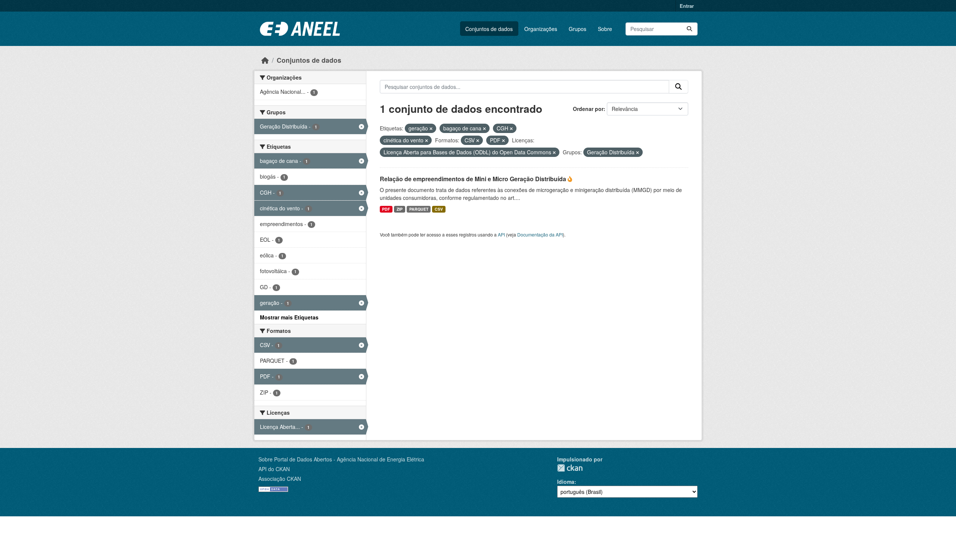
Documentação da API (540, 234)
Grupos (577, 29)
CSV (439, 209)
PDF (386, 209)
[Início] (265, 60)
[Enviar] (689, 28)
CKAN (570, 468)
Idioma (565, 481)
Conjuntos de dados (489, 29)
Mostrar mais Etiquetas (289, 317)
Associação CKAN (279, 478)
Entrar (687, 5)
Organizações (540, 29)
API (501, 234)
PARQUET (418, 209)
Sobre (605, 29)
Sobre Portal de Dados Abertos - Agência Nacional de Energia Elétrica (341, 459)
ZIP (400, 209)
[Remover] (430, 129)
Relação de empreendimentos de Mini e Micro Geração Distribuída (474, 178)
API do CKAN (274, 469)
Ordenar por (588, 108)
